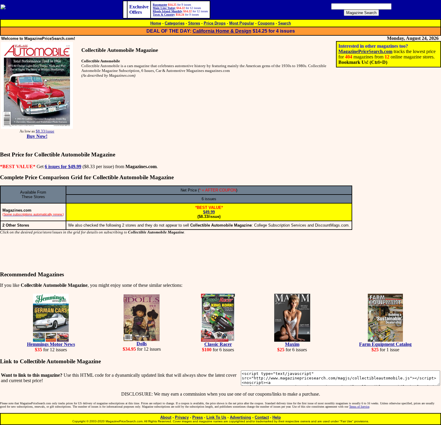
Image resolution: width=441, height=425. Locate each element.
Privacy (182, 417)
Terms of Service (359, 406)
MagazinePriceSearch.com (365, 51)
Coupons (266, 23)
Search (284, 23)
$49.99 (209, 212)
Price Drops (215, 23)
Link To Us (216, 417)
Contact (262, 417)
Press (197, 417)
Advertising (240, 417)
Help (276, 417)
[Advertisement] (220, 252)
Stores (194, 23)
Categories (174, 23)
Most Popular (241, 23)
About (165, 417)
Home (155, 23)
